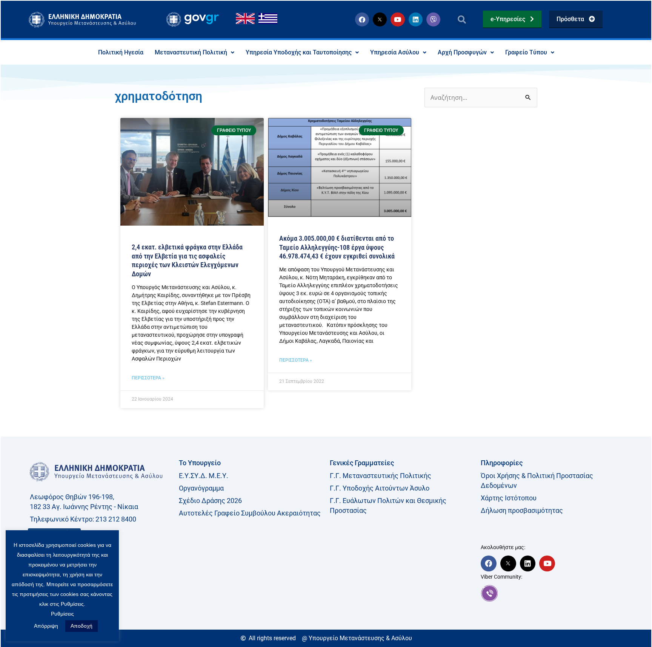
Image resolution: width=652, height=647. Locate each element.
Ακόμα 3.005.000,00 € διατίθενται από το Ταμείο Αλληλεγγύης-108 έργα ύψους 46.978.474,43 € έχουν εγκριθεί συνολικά (337, 247)
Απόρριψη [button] (46, 626)
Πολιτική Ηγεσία (120, 52)
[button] (461, 19)
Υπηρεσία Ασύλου (394, 52)
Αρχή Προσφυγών (462, 52)
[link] (552, 593)
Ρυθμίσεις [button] (62, 614)
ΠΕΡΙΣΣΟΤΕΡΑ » (148, 378)
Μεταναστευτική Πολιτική (191, 52)
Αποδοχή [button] (81, 626)
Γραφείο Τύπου (526, 52)
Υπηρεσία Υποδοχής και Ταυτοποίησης (299, 52)
